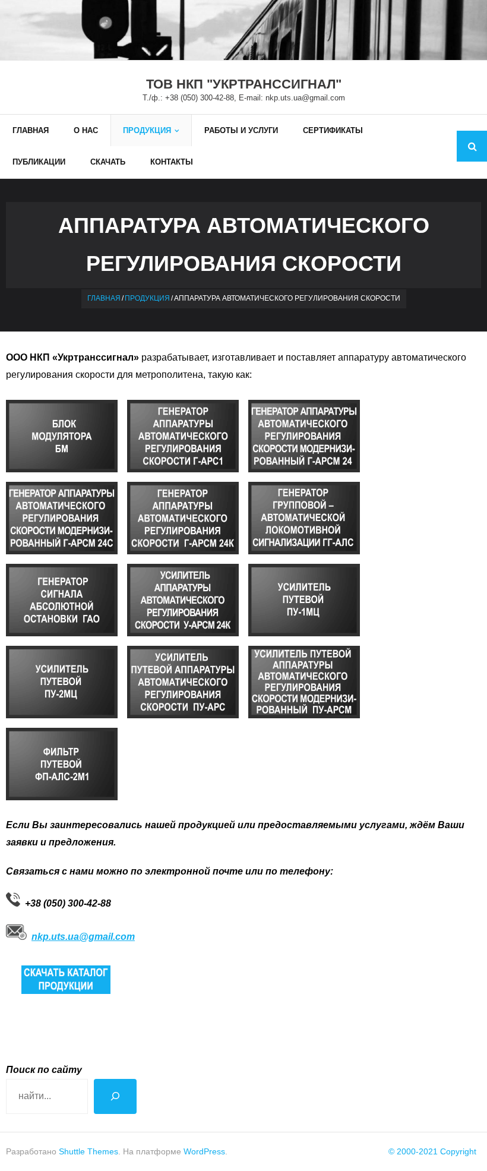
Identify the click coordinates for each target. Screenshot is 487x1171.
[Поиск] (115, 1096)
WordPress (204, 1151)
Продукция (147, 298)
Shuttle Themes (88, 1151)
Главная (104, 298)
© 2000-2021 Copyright (432, 1151)
